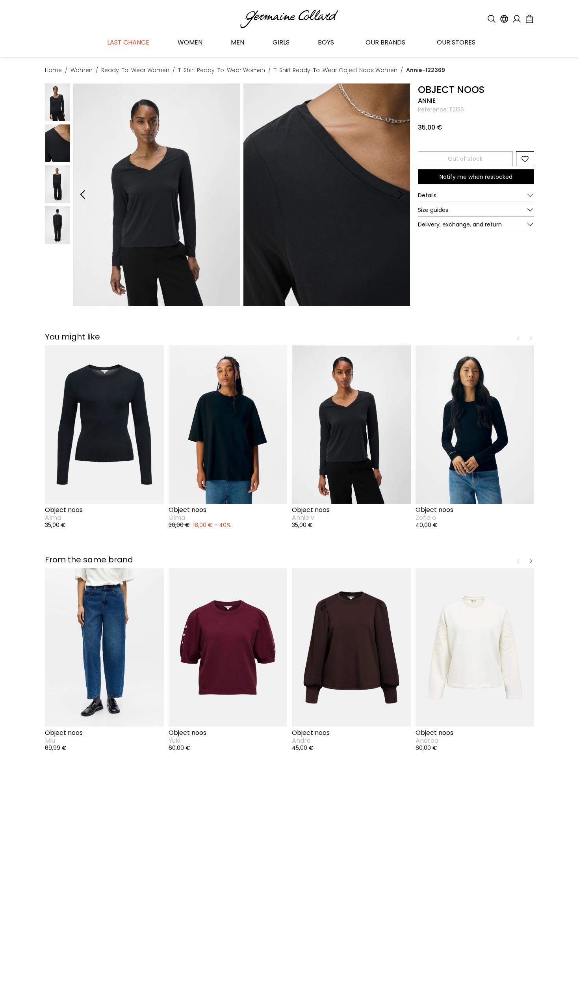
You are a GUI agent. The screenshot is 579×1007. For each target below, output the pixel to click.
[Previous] (82, 194)
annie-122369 (425, 70)
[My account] (516, 19)
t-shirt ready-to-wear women (221, 70)
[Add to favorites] (525, 158)
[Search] (491, 19)
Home (53, 70)
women (82, 70)
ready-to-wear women (135, 70)
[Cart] (529, 19)
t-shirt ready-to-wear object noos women (335, 70)
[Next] (400, 194)
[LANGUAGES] (504, 19)
